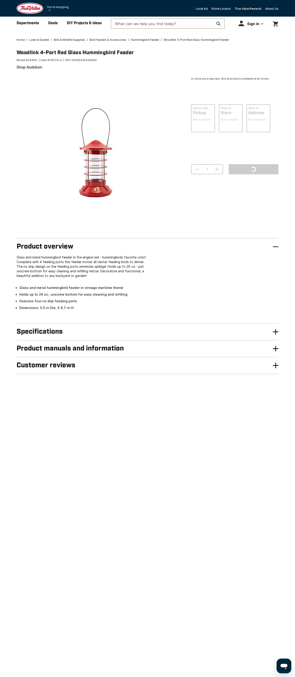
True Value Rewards (248, 8)
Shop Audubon (29, 67)
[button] (251, 23)
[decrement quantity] (197, 169)
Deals (53, 23)
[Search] (218, 24)
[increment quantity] (216, 169)
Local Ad (202, 8)
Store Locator (221, 8)
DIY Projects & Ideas (84, 23)
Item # (50, 60)
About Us (271, 8)
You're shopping (58, 7)
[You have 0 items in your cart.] (275, 23)
